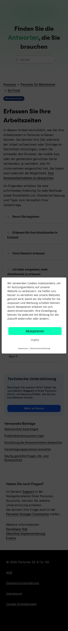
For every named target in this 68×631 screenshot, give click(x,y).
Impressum (23, 348)
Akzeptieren (35, 331)
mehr (35, 340)
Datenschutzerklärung (40, 348)
